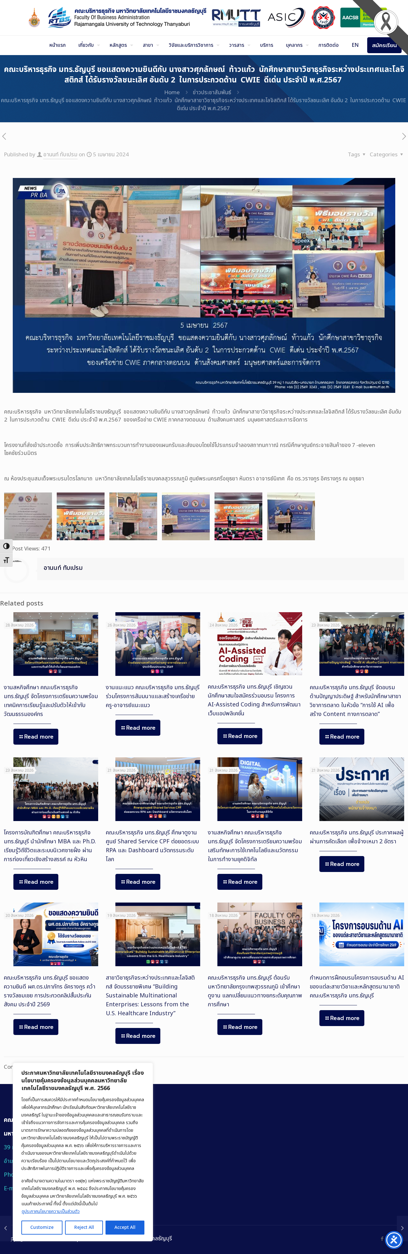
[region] (83, 1152)
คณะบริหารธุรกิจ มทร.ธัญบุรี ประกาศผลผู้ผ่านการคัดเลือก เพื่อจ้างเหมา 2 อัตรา (357, 837)
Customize (42, 1227)
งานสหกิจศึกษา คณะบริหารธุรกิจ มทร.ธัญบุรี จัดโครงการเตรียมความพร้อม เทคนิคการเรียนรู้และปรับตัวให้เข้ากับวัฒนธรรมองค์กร (51, 701)
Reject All (84, 1227)
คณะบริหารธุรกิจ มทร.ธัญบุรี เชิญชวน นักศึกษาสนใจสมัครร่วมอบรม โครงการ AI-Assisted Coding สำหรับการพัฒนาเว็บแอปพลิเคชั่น (254, 700)
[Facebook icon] (382, 1239)
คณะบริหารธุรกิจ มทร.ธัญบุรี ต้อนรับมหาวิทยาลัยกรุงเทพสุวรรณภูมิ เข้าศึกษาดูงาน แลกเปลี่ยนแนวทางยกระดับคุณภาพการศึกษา (255, 991)
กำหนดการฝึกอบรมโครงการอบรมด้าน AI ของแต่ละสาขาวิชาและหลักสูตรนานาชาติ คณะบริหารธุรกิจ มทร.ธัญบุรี (357, 987)
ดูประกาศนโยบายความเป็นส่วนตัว (51, 1211)
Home (172, 93)
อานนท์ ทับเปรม (60, 155)
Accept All (124, 1227)
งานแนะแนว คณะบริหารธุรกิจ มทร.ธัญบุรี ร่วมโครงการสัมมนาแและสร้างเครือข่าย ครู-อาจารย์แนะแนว (153, 696)
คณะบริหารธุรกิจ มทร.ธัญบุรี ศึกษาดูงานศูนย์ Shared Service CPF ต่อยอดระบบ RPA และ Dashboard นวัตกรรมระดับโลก (152, 846)
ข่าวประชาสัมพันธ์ (212, 93)
